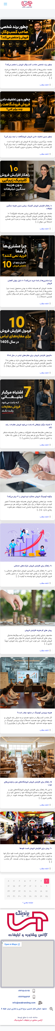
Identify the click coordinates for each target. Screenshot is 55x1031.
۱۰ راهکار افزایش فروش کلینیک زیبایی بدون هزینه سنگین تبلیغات (29, 207)
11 (35, 886)
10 (41, 886)
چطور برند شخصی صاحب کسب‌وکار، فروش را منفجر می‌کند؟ (28, 64)
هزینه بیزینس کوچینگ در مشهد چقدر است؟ (34, 712)
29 (25, 896)
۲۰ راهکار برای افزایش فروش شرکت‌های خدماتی (33, 566)
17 (47, 891)
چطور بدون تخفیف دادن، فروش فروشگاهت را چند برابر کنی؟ (28, 136)
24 (8, 891)
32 (8, 896)
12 (30, 886)
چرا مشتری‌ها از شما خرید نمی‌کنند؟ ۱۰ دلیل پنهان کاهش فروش (30, 282)
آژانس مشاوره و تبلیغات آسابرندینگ (28, 1020)
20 (30, 891)
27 (36, 896)
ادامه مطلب (44, 85)
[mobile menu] (5, 4)
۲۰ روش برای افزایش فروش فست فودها (36, 848)
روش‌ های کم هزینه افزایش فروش (38, 630)
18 (41, 891)
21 (25, 891)
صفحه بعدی (28, 902)
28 (30, 896)
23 (14, 891)
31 (14, 896)
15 (14, 886)
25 (46, 896)
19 (36, 891)
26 (41, 896)
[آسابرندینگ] (27, 4)
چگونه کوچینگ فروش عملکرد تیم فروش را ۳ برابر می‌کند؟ (29, 496)
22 (19, 891)
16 (8, 886)
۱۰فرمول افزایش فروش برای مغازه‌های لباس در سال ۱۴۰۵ (29, 355)
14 (19, 886)
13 (25, 886)
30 (19, 896)
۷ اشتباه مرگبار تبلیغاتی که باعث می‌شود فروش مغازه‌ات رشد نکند (28, 426)
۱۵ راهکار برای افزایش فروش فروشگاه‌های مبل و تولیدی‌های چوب (28, 783)
